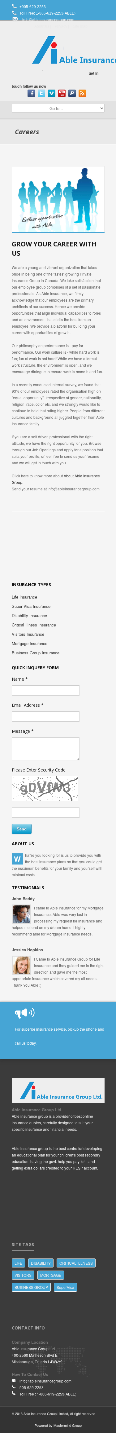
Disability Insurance (29, 615)
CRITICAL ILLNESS (76, 1263)
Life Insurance (24, 597)
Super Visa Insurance (31, 606)
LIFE (18, 1263)
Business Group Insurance (35, 653)
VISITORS (23, 1275)
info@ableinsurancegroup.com (48, 20)
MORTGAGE (50, 1275)
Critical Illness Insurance (34, 625)
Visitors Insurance (28, 634)
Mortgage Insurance (29, 643)
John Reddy (23, 898)
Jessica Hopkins (27, 950)
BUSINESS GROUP (31, 1287)
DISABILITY (41, 1263)
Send (22, 829)
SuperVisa (65, 1287)
